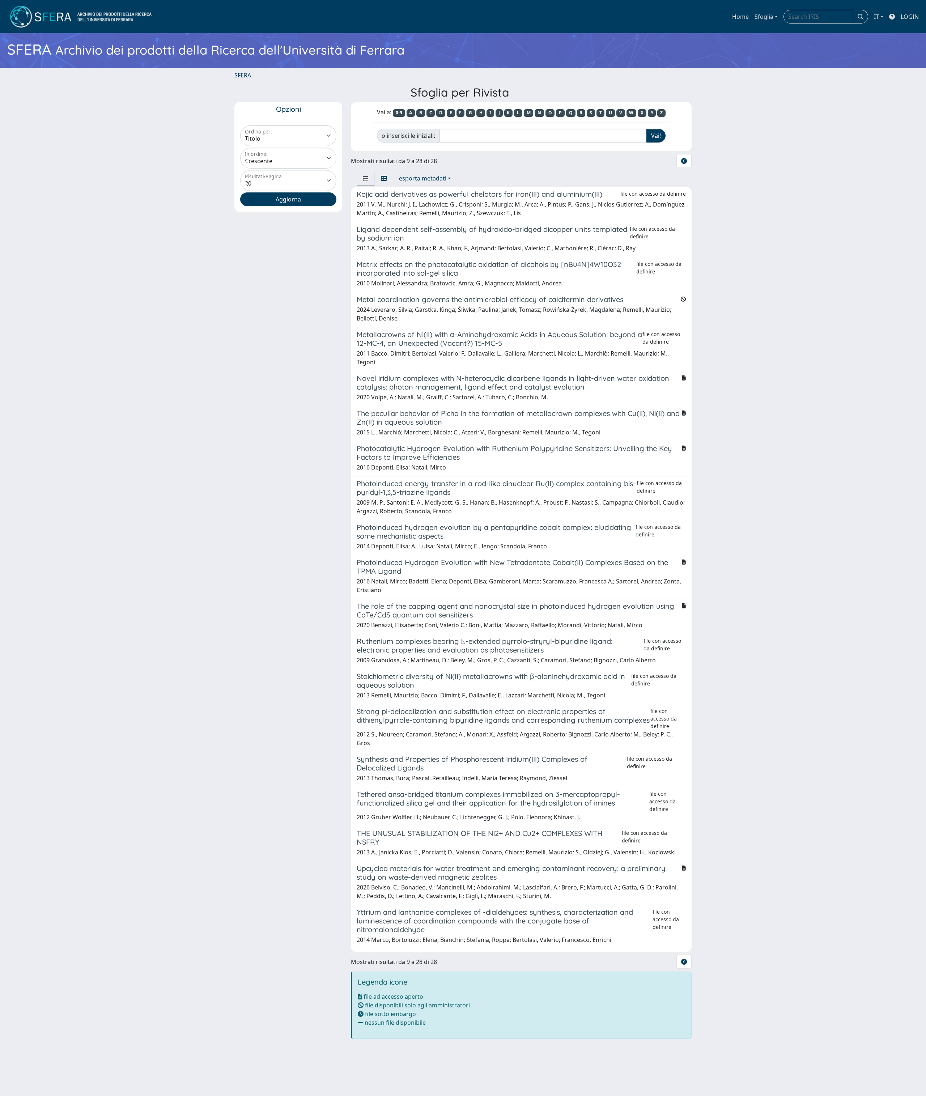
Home (740, 17)
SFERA (242, 75)
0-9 (399, 113)
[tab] (366, 178)
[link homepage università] (80, 16)
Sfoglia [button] (764, 17)
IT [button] (876, 17)
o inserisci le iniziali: (408, 136)
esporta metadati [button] (422, 178)
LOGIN (910, 17)
